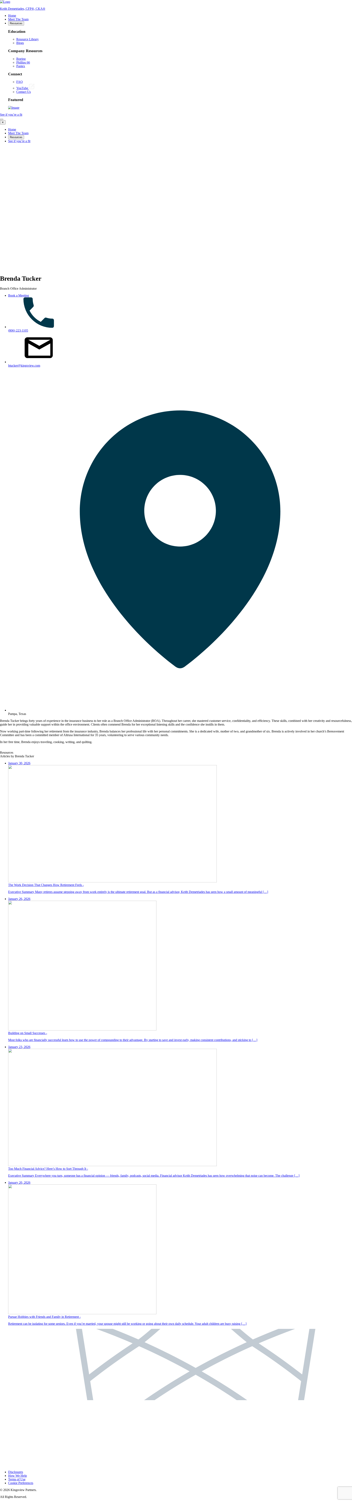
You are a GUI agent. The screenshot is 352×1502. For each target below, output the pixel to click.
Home (12, 15)
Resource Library (27, 39)
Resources (16, 23)
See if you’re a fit (11, 114)
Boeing (21, 58)
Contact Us (23, 91)
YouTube (22, 88)
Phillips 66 (23, 62)
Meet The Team (18, 19)
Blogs (20, 43)
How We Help (17, 1475)
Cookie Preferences (20, 1483)
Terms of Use (16, 1479)
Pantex (20, 66)
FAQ (19, 82)
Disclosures (15, 1472)
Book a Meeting (18, 295)
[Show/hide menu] (1, 119)
